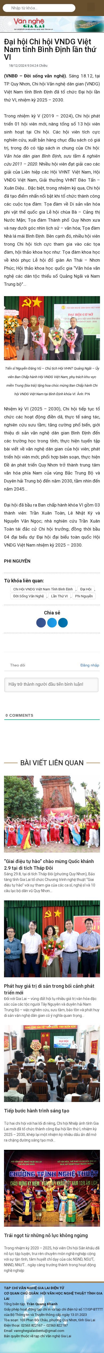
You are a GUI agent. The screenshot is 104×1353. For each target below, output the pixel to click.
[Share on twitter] (52, 623)
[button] (91, 7)
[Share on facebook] (41, 623)
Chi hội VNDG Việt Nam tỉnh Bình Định (43, 589)
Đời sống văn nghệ (28, 596)
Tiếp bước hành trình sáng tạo (36, 1110)
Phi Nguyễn (84, 596)
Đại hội (85, 589)
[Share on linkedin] (63, 623)
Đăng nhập (89, 665)
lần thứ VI (59, 596)
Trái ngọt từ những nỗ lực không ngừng (46, 1235)
